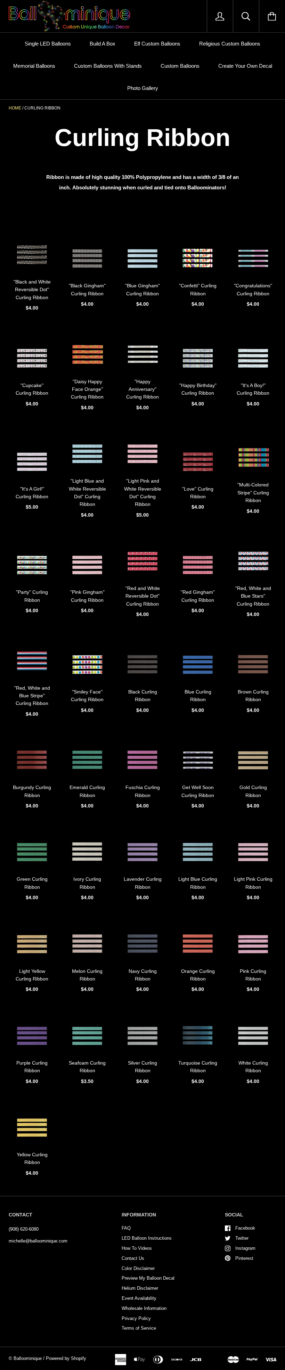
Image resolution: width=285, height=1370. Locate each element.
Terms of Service (139, 1328)
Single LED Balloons (48, 44)
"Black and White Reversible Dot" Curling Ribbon (32, 289)
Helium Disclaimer (140, 1288)
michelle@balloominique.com (38, 1241)
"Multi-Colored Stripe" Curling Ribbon (253, 492)
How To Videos (137, 1248)
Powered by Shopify (66, 1358)
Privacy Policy (136, 1318)
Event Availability (139, 1298)
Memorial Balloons (34, 66)
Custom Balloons (180, 66)
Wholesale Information (144, 1308)
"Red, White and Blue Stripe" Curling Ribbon (32, 695)
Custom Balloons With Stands (108, 66)
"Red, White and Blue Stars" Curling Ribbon (253, 596)
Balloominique (28, 1358)
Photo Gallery (142, 88)
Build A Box (102, 44)
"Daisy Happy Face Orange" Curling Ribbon (87, 389)
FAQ (126, 1228)
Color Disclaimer (138, 1268)
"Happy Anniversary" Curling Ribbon (142, 389)
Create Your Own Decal (245, 66)
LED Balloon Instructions (147, 1238)
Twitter (242, 1238)
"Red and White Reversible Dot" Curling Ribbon (142, 596)
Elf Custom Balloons (157, 44)
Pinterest (244, 1258)
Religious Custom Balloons (229, 44)
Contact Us (133, 1258)
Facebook (245, 1228)
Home (15, 108)
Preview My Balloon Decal (148, 1278)
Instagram (245, 1248)
